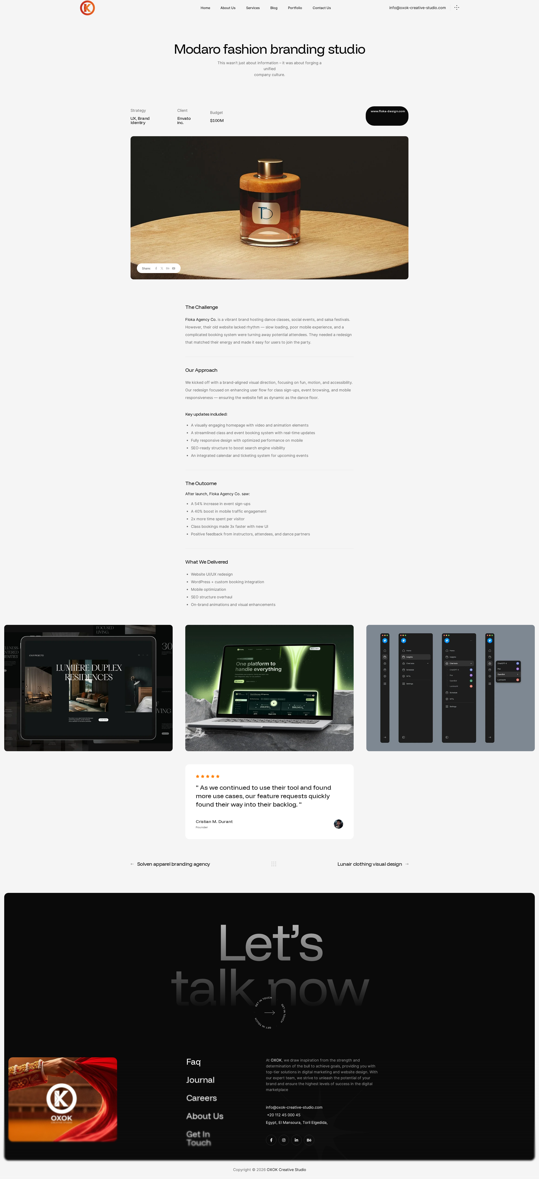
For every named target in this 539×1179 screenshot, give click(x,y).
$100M (217, 120)
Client (182, 110)
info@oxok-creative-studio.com (417, 7)
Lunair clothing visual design (370, 864)
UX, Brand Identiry (140, 120)
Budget (216, 112)
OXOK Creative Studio (286, 1169)
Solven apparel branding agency (173, 864)
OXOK (276, 1060)
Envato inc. (184, 120)
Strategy (138, 110)
